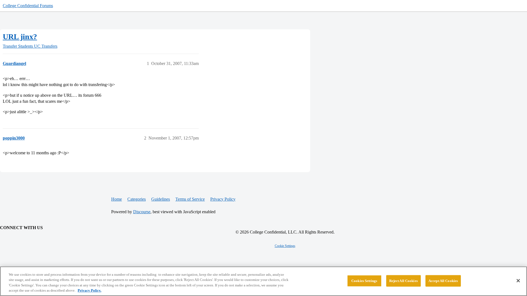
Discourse (141, 211)
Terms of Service (190, 199)
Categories (136, 199)
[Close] (518, 281)
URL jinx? (20, 36)
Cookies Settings (364, 281)
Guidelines (160, 199)
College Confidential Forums (28, 5)
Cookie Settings (285, 246)
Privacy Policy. (89, 290)
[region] (263, 281)
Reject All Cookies (403, 281)
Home (116, 199)
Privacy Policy (223, 199)
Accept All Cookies (443, 281)
